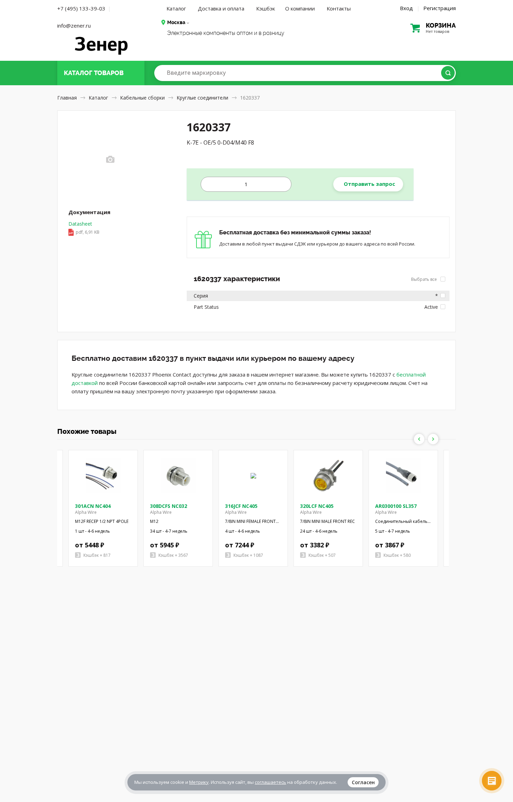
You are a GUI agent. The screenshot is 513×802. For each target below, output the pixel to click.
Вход (406, 8)
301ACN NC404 (93, 506)
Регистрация (439, 8)
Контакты (339, 8)
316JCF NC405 (241, 506)
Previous (419, 439)
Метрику (199, 782)
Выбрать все (424, 279)
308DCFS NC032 (168, 506)
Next (433, 439)
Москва (176, 22)
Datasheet (83, 227)
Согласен (363, 782)
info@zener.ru (74, 25)
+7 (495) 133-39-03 (81, 8)
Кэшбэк (265, 8)
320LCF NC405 (317, 506)
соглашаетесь (270, 782)
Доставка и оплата (221, 8)
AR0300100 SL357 (396, 506)
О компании (300, 8)
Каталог (176, 8)
